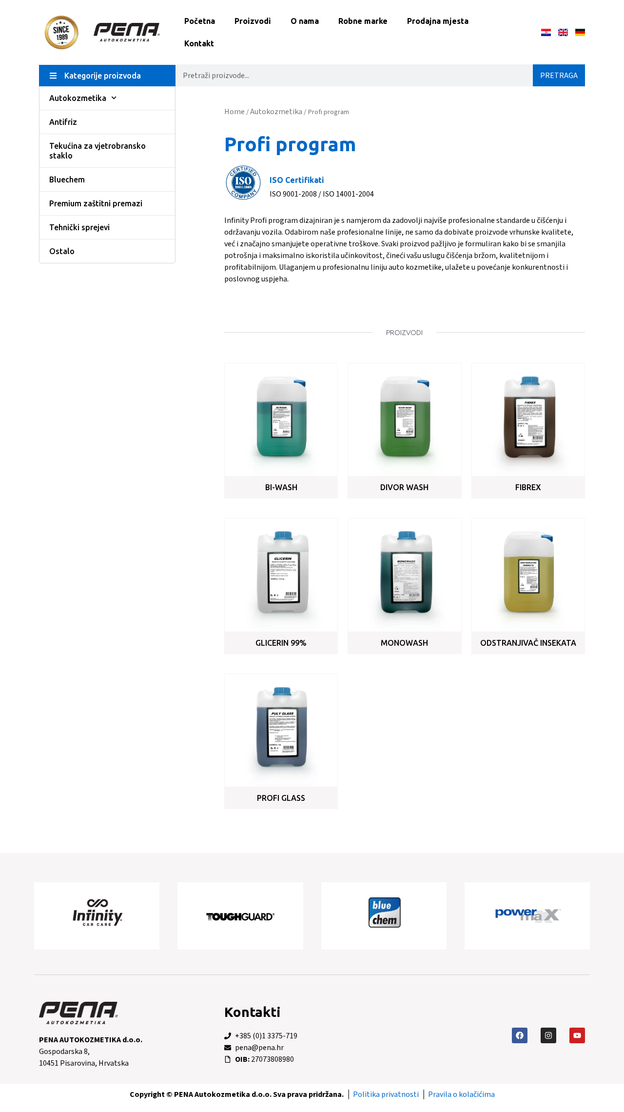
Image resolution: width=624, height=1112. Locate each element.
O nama (305, 21)
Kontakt (199, 43)
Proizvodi (252, 21)
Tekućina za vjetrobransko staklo (97, 150)
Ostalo (62, 251)
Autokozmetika (77, 98)
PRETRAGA (559, 75)
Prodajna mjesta (437, 21)
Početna (199, 21)
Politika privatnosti (386, 1094)
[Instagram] (548, 1035)
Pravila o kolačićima (461, 1094)
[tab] (107, 75)
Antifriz (63, 122)
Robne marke (363, 21)
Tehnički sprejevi (79, 227)
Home (234, 111)
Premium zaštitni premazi (95, 203)
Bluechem (67, 179)
